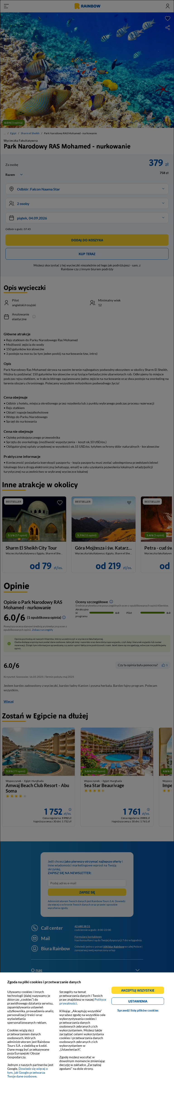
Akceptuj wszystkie (139, 991)
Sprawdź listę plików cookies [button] (137, 1010)
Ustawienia (145, 1002)
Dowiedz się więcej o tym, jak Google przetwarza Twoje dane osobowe (27, 1072)
